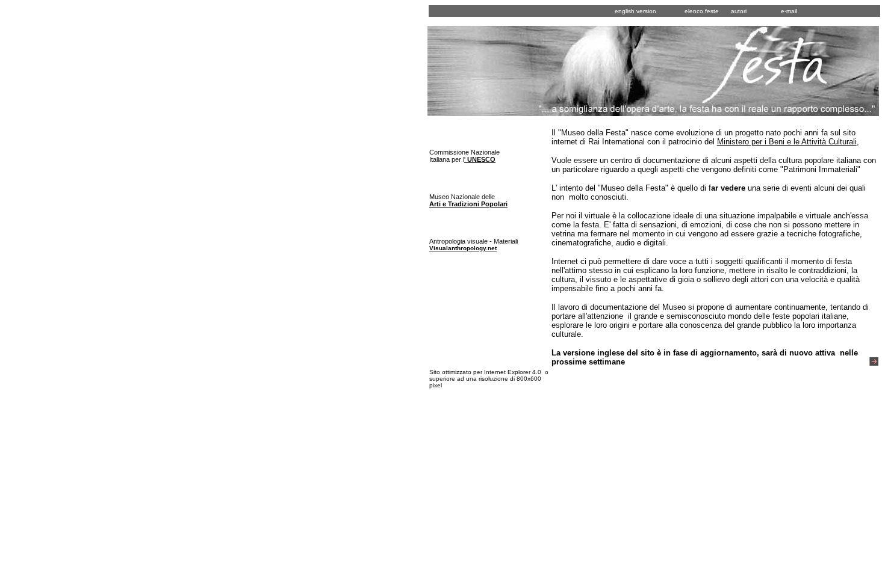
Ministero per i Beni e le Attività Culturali (787, 141)
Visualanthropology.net (463, 248)
